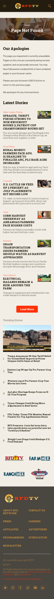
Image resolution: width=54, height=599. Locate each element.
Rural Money (9, 146)
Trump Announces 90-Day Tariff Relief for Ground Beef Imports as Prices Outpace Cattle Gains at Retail (29, 358)
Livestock (7, 181)
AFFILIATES (10, 529)
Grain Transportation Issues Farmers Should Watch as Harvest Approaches (24, 250)
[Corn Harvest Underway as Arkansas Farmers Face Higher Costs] (44, 215)
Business (7, 240)
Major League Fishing (12, 112)
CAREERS (34, 521)
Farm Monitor (9, 275)
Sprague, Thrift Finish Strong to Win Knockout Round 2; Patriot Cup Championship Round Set (23, 122)
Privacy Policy (35, 571)
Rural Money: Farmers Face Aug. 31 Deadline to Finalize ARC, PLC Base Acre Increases (25, 156)
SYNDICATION (37, 537)
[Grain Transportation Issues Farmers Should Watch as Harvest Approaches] (44, 243)
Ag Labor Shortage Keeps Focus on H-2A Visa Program (28, 393)
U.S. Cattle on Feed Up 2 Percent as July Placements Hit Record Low (18, 189)
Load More (27, 309)
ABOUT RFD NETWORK (10, 512)
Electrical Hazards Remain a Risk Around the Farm (18, 283)
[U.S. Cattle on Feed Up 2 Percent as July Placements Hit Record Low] (44, 183)
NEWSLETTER (12, 545)
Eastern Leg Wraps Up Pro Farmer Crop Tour (29, 371)
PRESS (7, 521)
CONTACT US (36, 510)
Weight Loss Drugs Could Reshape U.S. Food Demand (29, 440)
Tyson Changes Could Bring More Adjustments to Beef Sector (26, 404)
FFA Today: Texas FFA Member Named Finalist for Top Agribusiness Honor (29, 415)
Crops (5, 212)
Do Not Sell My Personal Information (22, 579)
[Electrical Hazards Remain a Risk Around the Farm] (44, 278)
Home (27, 25)
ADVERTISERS (37, 529)
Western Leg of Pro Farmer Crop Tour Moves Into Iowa (28, 382)
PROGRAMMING (13, 537)
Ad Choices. (25, 574)
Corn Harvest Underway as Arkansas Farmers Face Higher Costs (18, 220)
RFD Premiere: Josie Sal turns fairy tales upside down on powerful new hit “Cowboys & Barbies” (29, 428)
